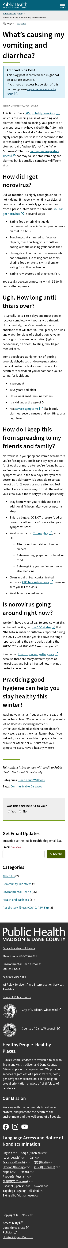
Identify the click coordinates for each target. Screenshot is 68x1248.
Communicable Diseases (26, 786)
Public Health (9, 13)
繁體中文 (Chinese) (15, 1181)
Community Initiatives (17, 884)
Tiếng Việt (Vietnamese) (18, 1195)
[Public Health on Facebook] (6, 1127)
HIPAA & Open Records (18, 1237)
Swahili (38, 1186)
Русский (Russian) (15, 1176)
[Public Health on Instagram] (15, 1127)
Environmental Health (17, 892)
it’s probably (42, 113)
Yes (14, 811)
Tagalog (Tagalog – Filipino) (21, 1191)
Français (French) (14, 1162)
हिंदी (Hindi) (41, 1162)
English (7, 1153)
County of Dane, (41, 1028)
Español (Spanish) (14, 1186)
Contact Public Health (17, 997)
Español (21, 23)
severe (29, 409)
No (25, 811)
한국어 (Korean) (44, 1167)
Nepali (7, 1172)
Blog (20, 13)
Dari (32, 1158)
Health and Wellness (31, 780)
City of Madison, (41, 1010)
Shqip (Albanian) (31, 1153)
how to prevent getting (38, 654)
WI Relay (15, 984)
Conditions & (16, 1228)
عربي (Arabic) (11, 1158)
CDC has (37, 582)
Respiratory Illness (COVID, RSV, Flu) (26, 908)
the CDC (43, 627)
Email (12, 847)
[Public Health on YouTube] (24, 1127)
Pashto (24, 1172)
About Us (9, 876)
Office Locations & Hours (19, 948)
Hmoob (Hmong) (14, 1167)
